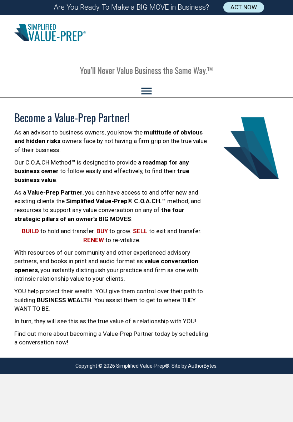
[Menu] (146, 91)
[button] (243, 7)
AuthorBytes (202, 366)
